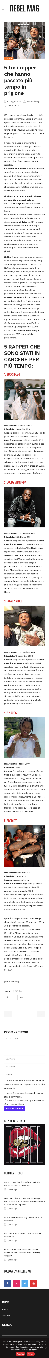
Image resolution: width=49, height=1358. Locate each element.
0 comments (13, 105)
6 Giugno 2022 (14, 101)
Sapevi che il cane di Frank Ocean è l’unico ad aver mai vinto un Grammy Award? (22, 1252)
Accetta (20, 1354)
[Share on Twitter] (16, 991)
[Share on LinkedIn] (20, 991)
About (5, 1309)
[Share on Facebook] (13, 991)
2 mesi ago (12, 1189)
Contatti (6, 1315)
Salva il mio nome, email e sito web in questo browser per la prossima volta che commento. (24, 1084)
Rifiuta (30, 1354)
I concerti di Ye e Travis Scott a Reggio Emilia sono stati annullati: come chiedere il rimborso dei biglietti (24, 1201)
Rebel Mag (34, 101)
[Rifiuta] (45, 1348)
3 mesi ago (12, 1208)
